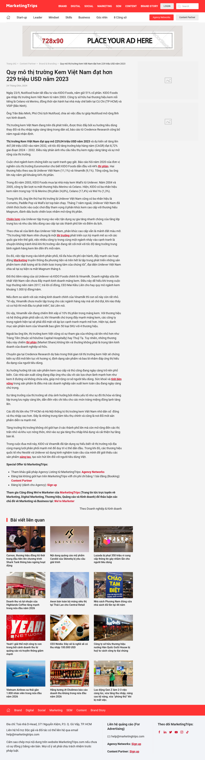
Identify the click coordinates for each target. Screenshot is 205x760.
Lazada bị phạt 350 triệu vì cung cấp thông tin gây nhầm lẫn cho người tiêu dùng (112, 559)
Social (88, 6)
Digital (75, 6)
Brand (62, 6)
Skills (69, 17)
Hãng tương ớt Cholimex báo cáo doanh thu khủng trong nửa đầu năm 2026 (69, 693)
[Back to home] (21, 6)
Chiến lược (13, 219)
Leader (37, 17)
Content (131, 6)
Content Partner (187, 17)
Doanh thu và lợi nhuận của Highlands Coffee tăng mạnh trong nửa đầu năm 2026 (22, 605)
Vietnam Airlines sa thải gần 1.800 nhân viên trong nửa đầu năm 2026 (24, 693)
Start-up (22, 17)
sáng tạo (25, 457)
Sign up (136, 744)
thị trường (63, 235)
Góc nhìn (101, 17)
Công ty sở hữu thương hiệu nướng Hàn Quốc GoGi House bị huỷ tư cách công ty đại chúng (112, 647)
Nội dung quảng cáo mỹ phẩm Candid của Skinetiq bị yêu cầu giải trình (67, 559)
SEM (118, 6)
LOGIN (167, 6)
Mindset (54, 17)
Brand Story (149, 6)
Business (84, 17)
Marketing (104, 6)
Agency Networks (161, 17)
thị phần (103, 166)
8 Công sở (120, 17)
